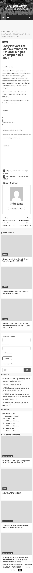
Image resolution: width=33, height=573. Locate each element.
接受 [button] (20, 570)
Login (7, 358)
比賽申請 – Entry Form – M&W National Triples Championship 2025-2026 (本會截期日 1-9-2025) (16, 325)
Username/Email (8, 336)
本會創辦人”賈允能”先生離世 (11, 385)
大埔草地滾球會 (16, 6)
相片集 (4, 488)
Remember (8, 353)
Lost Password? (7, 364)
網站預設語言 (16, 203)
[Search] (30, 17)
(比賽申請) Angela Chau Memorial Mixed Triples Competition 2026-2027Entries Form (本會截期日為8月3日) (16, 396)
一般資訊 (5, 42)
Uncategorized (7, 456)
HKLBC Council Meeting (11, 416)
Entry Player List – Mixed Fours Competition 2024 (25, 221)
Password (6, 345)
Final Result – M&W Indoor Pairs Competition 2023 (8, 221)
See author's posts (16, 208)
